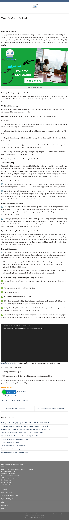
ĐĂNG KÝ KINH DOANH (18, 514)
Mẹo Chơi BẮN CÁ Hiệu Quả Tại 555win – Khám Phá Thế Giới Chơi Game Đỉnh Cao (25, 429)
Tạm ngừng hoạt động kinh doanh (15, 409)
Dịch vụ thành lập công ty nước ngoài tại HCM (50, 409)
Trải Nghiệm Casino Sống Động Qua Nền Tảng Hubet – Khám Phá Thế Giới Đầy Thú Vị (26, 423)
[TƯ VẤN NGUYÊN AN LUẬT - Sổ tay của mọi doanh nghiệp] (34, 7)
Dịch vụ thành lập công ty (8, 499)
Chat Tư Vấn (11, 392)
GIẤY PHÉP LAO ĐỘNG (58, 514)
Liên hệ (3, 508)
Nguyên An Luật (7, 363)
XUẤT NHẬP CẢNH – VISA (44, 514)
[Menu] (2, 7)
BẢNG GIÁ (37, 515)
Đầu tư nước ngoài (6, 492)
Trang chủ (4, 489)
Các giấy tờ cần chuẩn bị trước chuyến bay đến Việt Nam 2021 (19, 436)
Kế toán (3, 502)
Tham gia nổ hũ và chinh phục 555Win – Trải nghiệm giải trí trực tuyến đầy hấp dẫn (25, 426)
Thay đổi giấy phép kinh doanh (10, 442)
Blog (42, 515)
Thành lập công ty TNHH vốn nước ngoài (13, 445)
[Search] (67, 7)
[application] (34, 343)
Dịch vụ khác (5, 505)
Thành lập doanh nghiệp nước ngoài (11, 449)
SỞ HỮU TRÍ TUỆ (29, 515)
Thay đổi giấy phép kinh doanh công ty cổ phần (14, 439)
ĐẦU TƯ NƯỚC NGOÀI (31, 514)
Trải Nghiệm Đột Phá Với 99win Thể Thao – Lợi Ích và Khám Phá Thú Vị (22, 432)
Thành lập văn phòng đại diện (9, 495)
